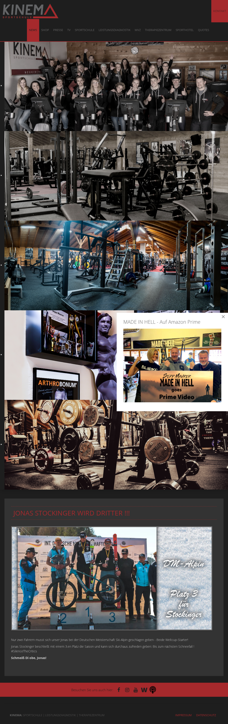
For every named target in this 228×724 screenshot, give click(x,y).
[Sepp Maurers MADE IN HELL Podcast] (153, 689)
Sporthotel (185, 30)
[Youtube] (136, 689)
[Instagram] (127, 689)
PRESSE (58, 30)
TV (69, 30)
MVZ (138, 30)
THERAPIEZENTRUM (158, 30)
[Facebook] (119, 689)
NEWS (33, 30)
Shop (45, 30)
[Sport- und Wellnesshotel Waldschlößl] (144, 689)
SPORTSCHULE (84, 30)
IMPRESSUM (183, 715)
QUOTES (203, 30)
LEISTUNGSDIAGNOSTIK (114, 30)
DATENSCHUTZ (206, 715)
